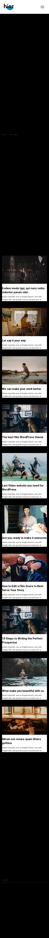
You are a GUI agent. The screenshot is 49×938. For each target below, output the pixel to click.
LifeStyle (6, 831)
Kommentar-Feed (9, 868)
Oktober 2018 (8, 794)
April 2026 (7, 775)
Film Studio (7, 822)
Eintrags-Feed (8, 863)
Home (4, 134)
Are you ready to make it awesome (24, 538)
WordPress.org (8, 872)
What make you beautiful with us (23, 690)
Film (5, 812)
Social (5, 836)
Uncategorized (8, 845)
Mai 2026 (6, 771)
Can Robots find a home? (26, 929)
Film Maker (7, 817)
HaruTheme (7, 826)
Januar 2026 (8, 780)
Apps (5, 807)
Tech (5, 840)
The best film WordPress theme (22, 437)
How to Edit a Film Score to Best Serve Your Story (21, 916)
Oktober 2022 (8, 785)
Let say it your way (14, 340)
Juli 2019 (6, 790)
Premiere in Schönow (11, 906)
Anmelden (7, 858)
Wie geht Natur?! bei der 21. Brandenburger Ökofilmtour (23, 911)
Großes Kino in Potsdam (12, 902)
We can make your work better (21, 389)
